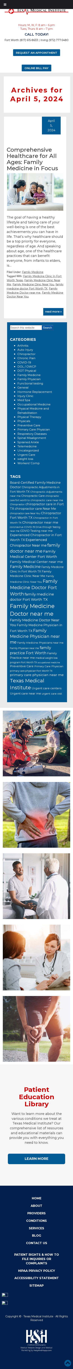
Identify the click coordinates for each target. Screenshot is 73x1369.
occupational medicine (49, 662)
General (22, 387)
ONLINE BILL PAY (36, 68)
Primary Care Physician (33, 429)
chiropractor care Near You (25, 513)
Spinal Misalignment (31, 438)
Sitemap (36, 1285)
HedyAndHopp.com (43, 1350)
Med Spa (23, 400)
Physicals (23, 421)
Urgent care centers (46, 688)
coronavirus (16, 527)
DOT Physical (26, 370)
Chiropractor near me (40, 522)
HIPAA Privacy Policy (36, 1271)
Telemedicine (27, 446)
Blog (36, 1235)
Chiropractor (26, 354)
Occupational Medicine (34, 404)
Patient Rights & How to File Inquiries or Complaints (36, 1259)
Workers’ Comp (28, 463)
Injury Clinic (25, 396)
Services (36, 1228)
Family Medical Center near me (36, 562)
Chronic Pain (26, 358)
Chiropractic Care (33, 496)
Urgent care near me (25, 693)
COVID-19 (24, 362)
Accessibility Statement (36, 1278)
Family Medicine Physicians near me (40, 642)
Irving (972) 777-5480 (54, 40)
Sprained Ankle (28, 442)
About (36, 1206)
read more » (53, 311)
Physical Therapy (29, 417)
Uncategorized (28, 450)
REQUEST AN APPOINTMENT (36, 52)
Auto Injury (25, 349)
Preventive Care (28, 425)
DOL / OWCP (26, 366)
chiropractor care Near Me (35, 508)
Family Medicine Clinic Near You (33, 284)
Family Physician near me (24, 648)
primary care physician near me (37, 675)
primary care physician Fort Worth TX (31, 670)
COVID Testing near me (36, 531)
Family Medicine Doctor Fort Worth (33, 587)
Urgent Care (26, 455)
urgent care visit (52, 693)
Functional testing (30, 383)
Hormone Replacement (34, 392)
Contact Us (36, 1243)
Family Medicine (32, 272)
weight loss (25, 459)
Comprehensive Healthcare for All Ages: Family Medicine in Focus (32, 159)
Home (36, 1198)
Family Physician (29, 379)
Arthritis (22, 345)
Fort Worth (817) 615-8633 (21, 40)
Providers (36, 1213)
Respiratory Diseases (32, 434)
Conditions (36, 1221)
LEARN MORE (36, 1159)
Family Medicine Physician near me (35, 636)
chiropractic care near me (47, 500)
